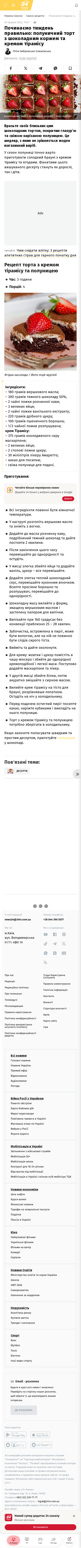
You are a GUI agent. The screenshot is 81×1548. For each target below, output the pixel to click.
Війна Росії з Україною (27, 1098)
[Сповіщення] (76, 5)
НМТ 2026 (16, 1285)
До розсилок (24, 1410)
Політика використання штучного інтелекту (18, 1026)
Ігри (45, 1027)
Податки (16, 1214)
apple (42, 1435)
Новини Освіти (21, 1270)
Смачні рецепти (35, 16)
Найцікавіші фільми (23, 1237)
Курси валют (18, 1199)
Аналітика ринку (21, 1312)
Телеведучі (11, 1000)
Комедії (15, 1252)
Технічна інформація (55, 990)
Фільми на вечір (21, 1247)
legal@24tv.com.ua (48, 1501)
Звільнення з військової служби (30, 1151)
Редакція (10, 981)
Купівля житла (20, 1317)
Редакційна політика (17, 987)
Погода (15, 1086)
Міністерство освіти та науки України (34, 1275)
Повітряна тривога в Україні (28, 1118)
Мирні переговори (22, 1113)
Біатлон (15, 1355)
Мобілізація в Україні (26, 1146)
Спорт (15, 1335)
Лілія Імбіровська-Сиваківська (32, 51)
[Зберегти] (70, 68)
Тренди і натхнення (23, 1323)
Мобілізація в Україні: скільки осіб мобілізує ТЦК (41, 1176)
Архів (46, 1015)
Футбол (15, 1345)
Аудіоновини (19, 1080)
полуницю (66, 738)
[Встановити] (40, 1522)
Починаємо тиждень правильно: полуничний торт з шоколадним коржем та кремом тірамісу (62, 16)
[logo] (24, 5)
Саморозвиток (20, 1290)
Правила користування (18, 1012)
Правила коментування (56, 984)
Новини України (21, 1065)
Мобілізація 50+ (20, 1156)
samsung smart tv (42, 1445)
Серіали (16, 1257)
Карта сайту (50, 1021)
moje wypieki (28, 58)
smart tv (16, 1445)
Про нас (9, 975)
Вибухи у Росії (19, 1128)
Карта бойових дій (22, 1108)
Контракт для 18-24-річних (27, 1166)
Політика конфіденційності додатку (20, 1034)
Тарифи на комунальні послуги (30, 1209)
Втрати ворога (20, 1133)
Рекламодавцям (14, 1006)
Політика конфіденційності (20, 1018)
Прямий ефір (19, 1070)
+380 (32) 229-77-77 (26, 1497)
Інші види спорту (21, 1360)
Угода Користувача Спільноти (54, 976)
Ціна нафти (18, 1194)
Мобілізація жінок (22, 1161)
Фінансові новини (22, 1204)
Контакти (48, 996)
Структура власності (55, 1008)
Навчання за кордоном (25, 1295)
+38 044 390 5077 (53, 919)
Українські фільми (22, 1242)
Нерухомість (20, 1308)
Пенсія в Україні (21, 1219)
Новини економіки (24, 1189)
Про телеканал (13, 994)
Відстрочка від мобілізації (27, 1171)
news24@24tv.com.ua (18, 919)
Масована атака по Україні (27, 1123)
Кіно (14, 1232)
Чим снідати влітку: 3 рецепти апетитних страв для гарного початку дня (40, 252)
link (45, 934)
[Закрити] (74, 1516)
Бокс (13, 1340)
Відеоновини (19, 1075)
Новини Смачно (13, 16)
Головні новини (21, 1060)
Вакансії (48, 1002)
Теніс (14, 1350)
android (16, 1435)
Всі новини (19, 1055)
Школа (15, 1280)
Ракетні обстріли (21, 1103)
